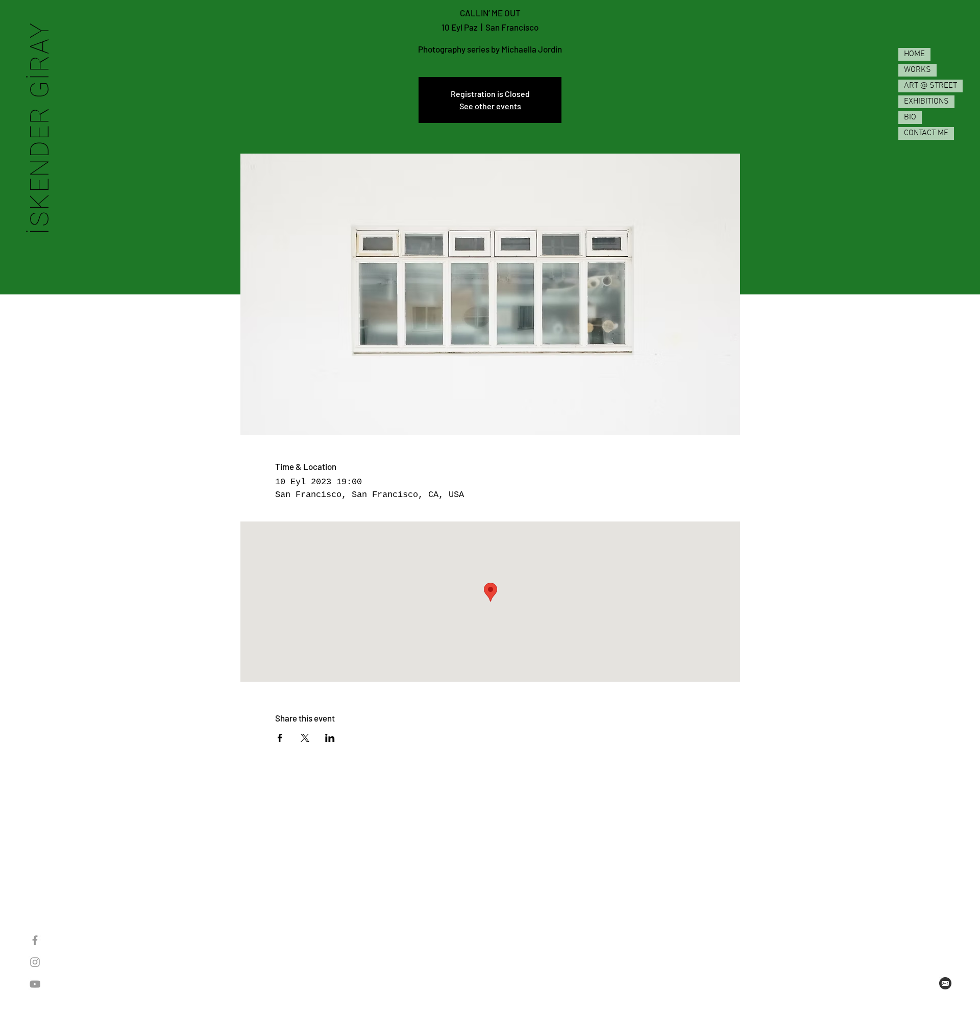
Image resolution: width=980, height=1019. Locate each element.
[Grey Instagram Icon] (35, 962)
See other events (490, 106)
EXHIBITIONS (926, 101)
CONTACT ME (926, 133)
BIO (910, 117)
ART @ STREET (930, 86)
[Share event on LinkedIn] (330, 738)
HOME (914, 54)
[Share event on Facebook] (280, 738)
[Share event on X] (305, 738)
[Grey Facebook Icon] (35, 940)
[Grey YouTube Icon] (35, 984)
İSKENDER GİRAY (39, 127)
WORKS (917, 70)
